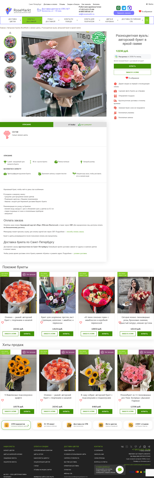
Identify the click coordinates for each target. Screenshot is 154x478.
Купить (132, 66)
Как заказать (86, 4)
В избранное (146, 11)
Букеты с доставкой (31, 20)
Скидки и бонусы (73, 4)
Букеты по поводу (68, 20)
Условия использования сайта (75, 454)
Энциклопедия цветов (42, 462)
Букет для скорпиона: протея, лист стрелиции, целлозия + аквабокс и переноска (57, 320)
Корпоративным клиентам (43, 450)
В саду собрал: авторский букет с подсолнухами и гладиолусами (96, 396)
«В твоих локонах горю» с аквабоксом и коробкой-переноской (96, 320)
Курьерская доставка (71, 466)
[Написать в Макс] (129, 8)
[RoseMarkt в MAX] (126, 446)
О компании (98, 450)
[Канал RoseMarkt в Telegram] (149, 446)
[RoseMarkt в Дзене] (144, 446)
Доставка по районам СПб (131, 20)
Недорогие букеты (10, 462)
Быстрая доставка (70, 462)
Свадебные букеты (10, 458)
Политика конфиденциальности (75, 477)
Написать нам (99, 454)
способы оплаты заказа (75, 232)
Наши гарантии (69, 450)
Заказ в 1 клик (132, 72)
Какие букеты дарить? (41, 458)
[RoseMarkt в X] (131, 446)
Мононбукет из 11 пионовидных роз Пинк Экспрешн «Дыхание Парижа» (135, 398)
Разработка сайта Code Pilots (44, 477)
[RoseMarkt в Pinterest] (135, 446)
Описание (26, 124)
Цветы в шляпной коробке (13, 454)
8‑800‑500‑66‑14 (86, 12)
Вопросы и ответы (100, 462)
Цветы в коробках (110, 20)
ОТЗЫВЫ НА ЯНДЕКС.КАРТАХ (43, 470)
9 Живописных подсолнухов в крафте (18, 396)
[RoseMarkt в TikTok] (140, 446)
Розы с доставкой (50, 20)
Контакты (96, 4)
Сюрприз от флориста (71, 458)
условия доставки (80, 253)
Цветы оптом (38, 454)
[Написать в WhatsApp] (118, 8)
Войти (150, 4)
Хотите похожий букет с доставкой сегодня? (129, 61)
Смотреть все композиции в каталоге (137, 465)
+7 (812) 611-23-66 (141, 449)
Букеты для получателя (89, 20)
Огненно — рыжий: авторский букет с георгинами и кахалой (18, 318)
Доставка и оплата (50, 4)
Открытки (67, 470)
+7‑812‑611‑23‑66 (86, 9)
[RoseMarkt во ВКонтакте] (122, 446)
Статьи (36, 466)
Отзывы (62, 4)
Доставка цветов (12, 20)
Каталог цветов (9, 450)
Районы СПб (68, 473)
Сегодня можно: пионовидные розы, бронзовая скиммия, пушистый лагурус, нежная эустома (135, 320)
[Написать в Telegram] (124, 8)
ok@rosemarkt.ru (86, 14)
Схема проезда (99, 458)
